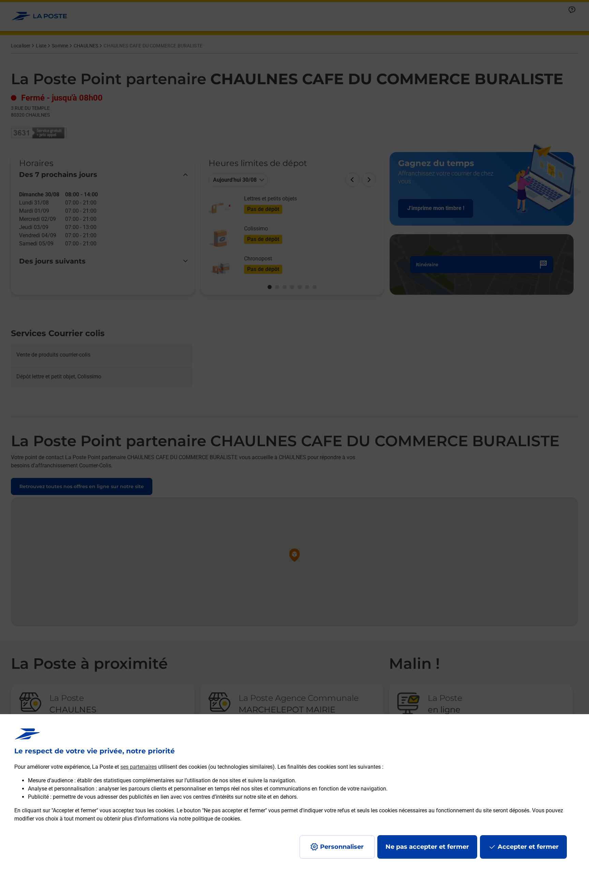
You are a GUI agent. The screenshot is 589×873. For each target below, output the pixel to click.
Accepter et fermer (528, 847)
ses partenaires (138, 767)
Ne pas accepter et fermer (427, 847)
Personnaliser (342, 847)
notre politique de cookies (209, 818)
